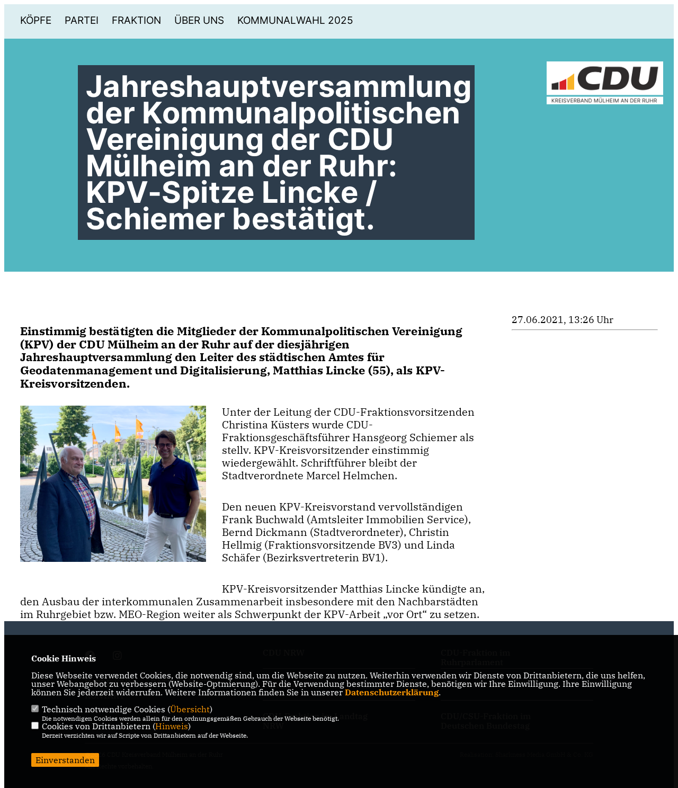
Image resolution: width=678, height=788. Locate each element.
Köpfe (35, 20)
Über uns (199, 20)
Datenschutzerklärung (392, 692)
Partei (82, 20)
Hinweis (171, 726)
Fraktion (136, 20)
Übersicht (190, 709)
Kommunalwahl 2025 (295, 20)
